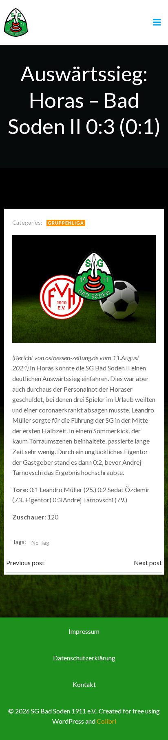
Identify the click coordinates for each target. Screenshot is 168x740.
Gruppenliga (66, 222)
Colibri (106, 721)
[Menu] (157, 22)
